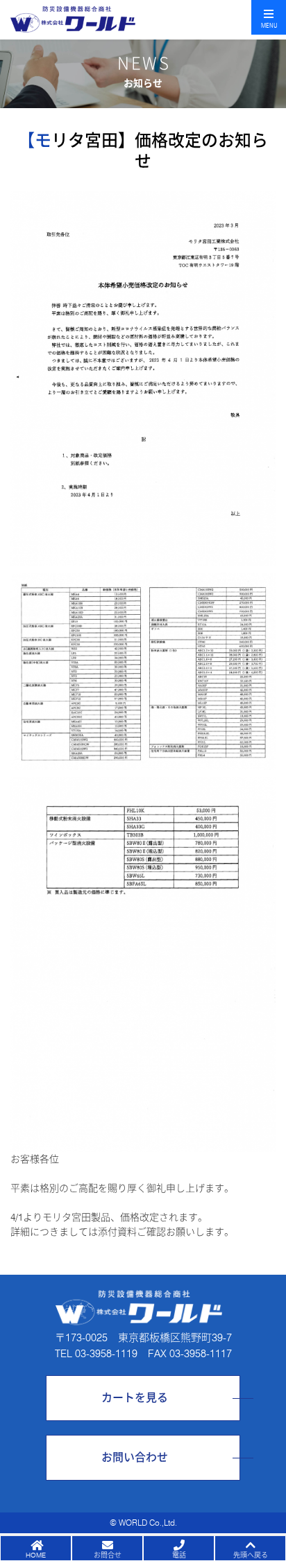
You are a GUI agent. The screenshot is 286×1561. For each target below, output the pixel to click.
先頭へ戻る (250, 1555)
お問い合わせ (134, 1457)
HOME (36, 1555)
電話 (179, 1555)
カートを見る (134, 1397)
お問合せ (107, 1555)
